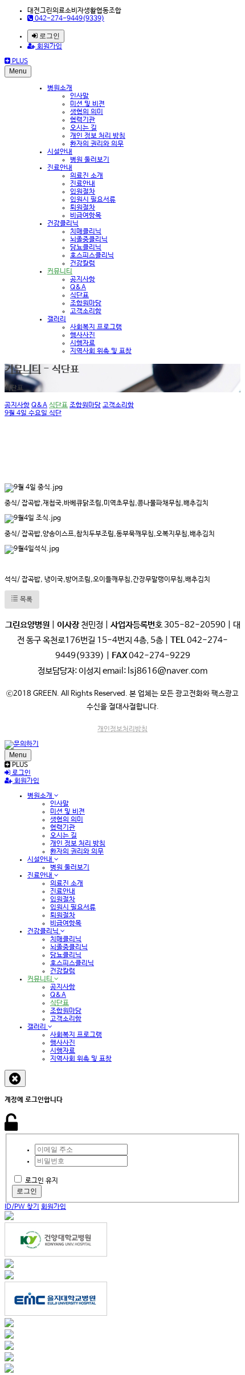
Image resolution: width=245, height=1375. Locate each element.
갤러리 (56, 319)
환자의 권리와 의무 (97, 144)
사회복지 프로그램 (96, 327)
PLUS (19, 61)
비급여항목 (85, 216)
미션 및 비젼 (87, 104)
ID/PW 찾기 (22, 1207)
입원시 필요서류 (93, 200)
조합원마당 (85, 303)
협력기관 (82, 120)
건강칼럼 (82, 264)
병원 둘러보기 (89, 160)
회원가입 (48, 47)
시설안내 (59, 152)
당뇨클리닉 (85, 248)
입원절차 (82, 192)
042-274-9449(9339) (68, 19)
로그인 (49, 36)
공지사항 (82, 280)
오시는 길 (83, 128)
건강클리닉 (63, 224)
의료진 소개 (86, 176)
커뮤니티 (59, 272)
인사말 (79, 96)
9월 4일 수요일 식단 (33, 413)
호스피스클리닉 (92, 256)
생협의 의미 (86, 112)
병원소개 (59, 88)
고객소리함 (85, 311)
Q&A (78, 288)
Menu (18, 71)
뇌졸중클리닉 (89, 240)
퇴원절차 (82, 208)
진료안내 (59, 168)
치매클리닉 (85, 232)
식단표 (79, 295)
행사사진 (82, 335)
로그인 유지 (41, 1181)
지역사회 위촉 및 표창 (101, 351)
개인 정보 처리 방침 (97, 136)
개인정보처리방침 (122, 729)
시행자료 (82, 343)
